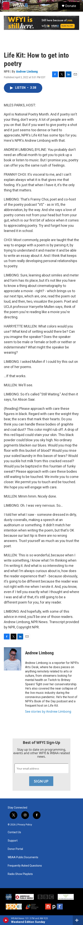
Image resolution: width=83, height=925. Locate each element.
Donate (70, 6)
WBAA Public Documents (23, 857)
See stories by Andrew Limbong (48, 711)
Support (13, 840)
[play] (5, 920)
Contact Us (14, 832)
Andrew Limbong (27, 71)
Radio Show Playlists (20, 874)
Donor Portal (15, 849)
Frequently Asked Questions (25, 865)
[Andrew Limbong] (12, 659)
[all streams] (78, 920)
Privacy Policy (24, 824)
